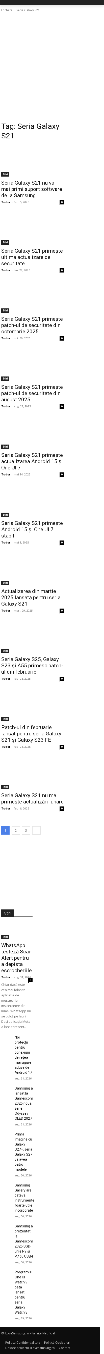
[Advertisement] (52, 67)
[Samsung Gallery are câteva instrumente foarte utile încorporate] (6, 1186)
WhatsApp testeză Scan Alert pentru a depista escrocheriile (16, 957)
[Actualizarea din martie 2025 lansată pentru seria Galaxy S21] (32, 569)
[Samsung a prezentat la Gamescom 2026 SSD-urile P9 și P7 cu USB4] (6, 1227)
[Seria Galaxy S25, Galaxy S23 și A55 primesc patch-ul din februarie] (32, 637)
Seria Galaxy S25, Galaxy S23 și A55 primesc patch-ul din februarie (32, 665)
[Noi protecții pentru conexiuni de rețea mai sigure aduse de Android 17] (6, 1038)
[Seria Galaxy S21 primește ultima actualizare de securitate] (32, 229)
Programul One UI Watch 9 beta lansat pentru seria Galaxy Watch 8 (23, 1292)
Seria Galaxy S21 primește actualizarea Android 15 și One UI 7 (32, 461)
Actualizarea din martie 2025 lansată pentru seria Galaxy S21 (31, 597)
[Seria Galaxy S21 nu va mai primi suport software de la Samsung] (32, 161)
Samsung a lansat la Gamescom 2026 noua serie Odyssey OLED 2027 (24, 1103)
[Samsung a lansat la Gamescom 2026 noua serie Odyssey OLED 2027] (6, 1089)
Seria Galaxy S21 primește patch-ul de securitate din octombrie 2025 (32, 325)
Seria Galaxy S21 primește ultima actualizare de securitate (32, 257)
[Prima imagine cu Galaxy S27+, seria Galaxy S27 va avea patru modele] (6, 1135)
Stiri (5, 174)
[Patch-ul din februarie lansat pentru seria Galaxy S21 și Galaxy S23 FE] (32, 705)
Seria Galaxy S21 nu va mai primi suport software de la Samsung (31, 189)
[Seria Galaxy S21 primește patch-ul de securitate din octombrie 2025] (32, 297)
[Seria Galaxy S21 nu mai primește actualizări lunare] (32, 773)
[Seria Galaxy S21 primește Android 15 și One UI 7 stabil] (32, 501)
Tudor (5, 202)
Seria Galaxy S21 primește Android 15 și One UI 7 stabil (32, 529)
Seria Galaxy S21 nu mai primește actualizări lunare (32, 798)
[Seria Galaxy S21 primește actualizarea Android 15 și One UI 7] (32, 433)
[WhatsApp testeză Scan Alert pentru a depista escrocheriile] (17, 931)
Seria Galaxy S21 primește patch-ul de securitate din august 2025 (32, 393)
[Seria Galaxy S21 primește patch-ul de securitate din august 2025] (32, 365)
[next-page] (36, 830)
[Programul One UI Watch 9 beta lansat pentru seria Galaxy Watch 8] (6, 1273)
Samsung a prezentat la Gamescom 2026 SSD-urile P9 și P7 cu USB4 (24, 1241)
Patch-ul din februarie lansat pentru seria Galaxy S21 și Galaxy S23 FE (31, 733)
